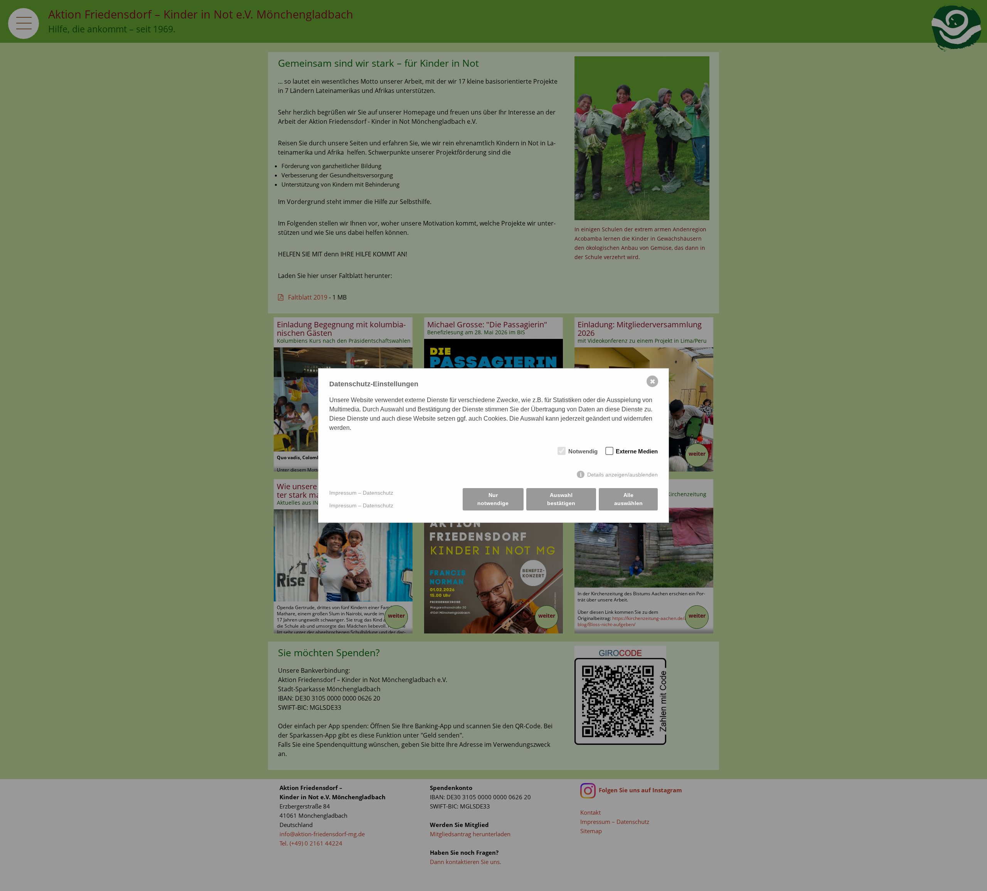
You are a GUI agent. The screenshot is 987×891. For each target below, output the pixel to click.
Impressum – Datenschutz (361, 493)
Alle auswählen (628, 499)
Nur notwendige (493, 499)
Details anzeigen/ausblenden (622, 475)
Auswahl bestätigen (561, 499)
